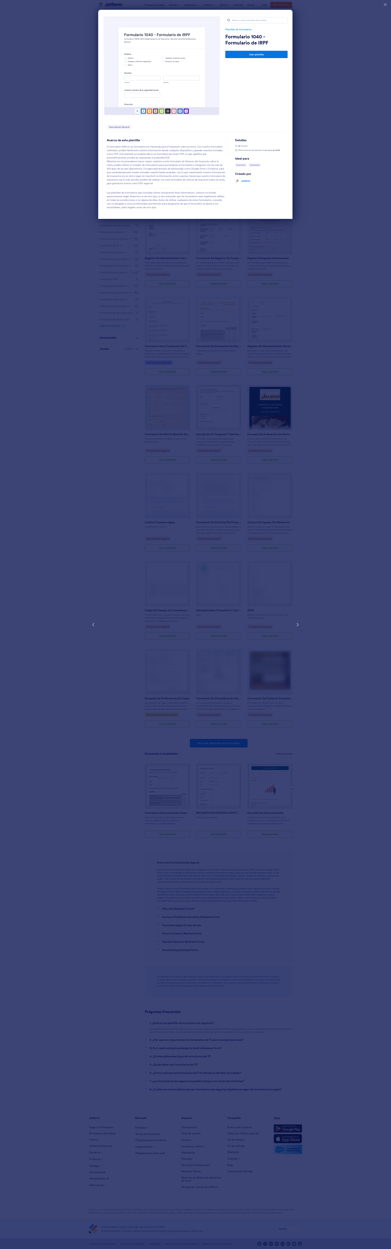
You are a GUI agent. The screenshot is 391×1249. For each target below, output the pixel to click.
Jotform (245, 180)
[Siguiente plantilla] (297, 624)
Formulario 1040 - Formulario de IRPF (246, 40)
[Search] (228, 20)
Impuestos (255, 164)
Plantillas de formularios (238, 29)
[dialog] (195, 624)
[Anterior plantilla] (93, 624)
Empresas (241, 164)
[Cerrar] (385, 4)
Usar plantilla (256, 54)
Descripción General (119, 127)
